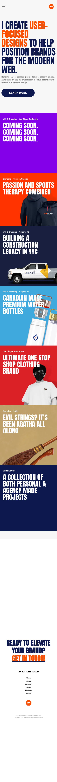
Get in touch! (28, 658)
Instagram (28, 684)
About (28, 681)
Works (28, 678)
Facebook (28, 690)
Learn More (18, 93)
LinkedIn (28, 687)
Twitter (28, 693)
